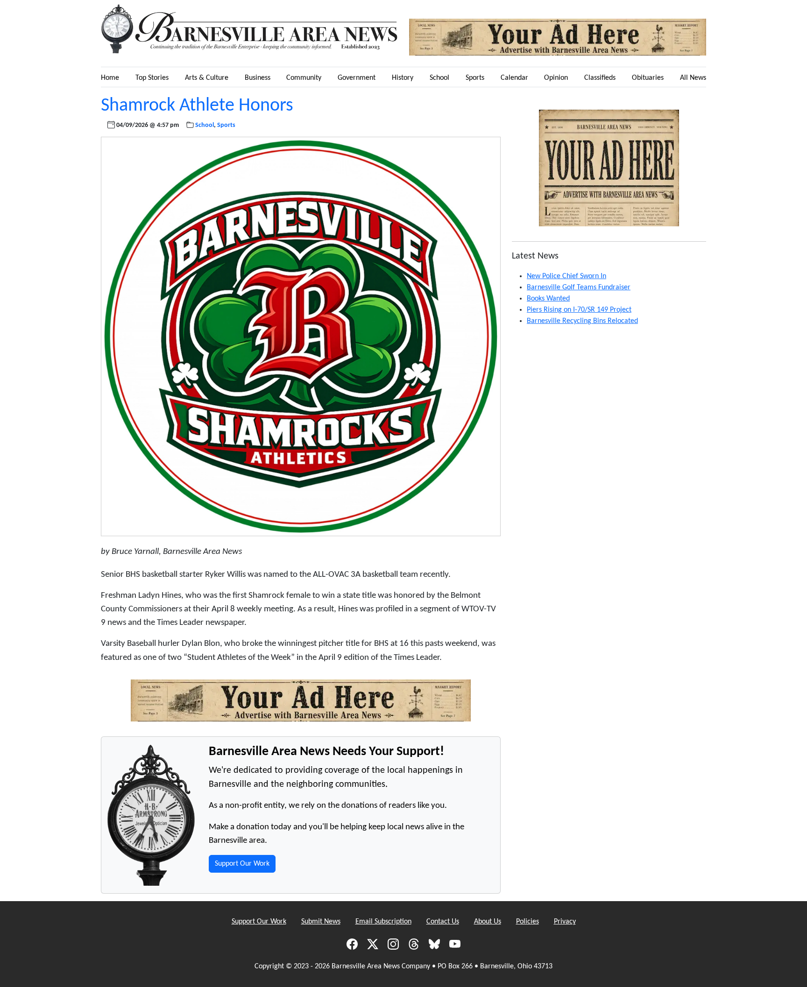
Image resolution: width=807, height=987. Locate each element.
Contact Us (442, 921)
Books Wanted (548, 298)
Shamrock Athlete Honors (197, 106)
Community (303, 78)
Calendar (514, 78)
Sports (475, 78)
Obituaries (648, 78)
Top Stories (152, 78)
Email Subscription (383, 921)
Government (356, 78)
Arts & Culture (206, 78)
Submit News (320, 921)
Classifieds (600, 78)
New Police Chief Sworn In (566, 276)
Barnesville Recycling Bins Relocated (582, 321)
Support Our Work (242, 864)
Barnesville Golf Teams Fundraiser (578, 287)
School (439, 78)
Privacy (565, 921)
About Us (487, 921)
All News (693, 78)
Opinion (556, 78)
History (402, 78)
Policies (527, 921)
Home (110, 78)
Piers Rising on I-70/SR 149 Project (579, 310)
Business (257, 78)
